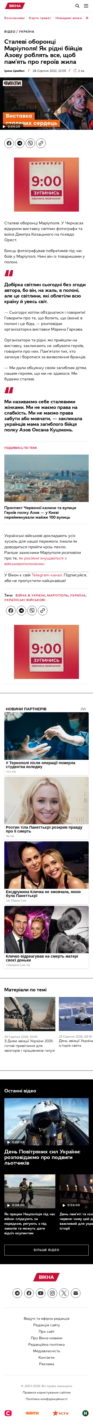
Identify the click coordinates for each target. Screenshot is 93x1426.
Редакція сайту (46, 1325)
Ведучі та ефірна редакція (46, 1319)
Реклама (46, 1364)
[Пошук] (77, 6)
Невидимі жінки (69, 18)
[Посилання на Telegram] (17, 1293)
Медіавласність (46, 1351)
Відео (9, 32)
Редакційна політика (46, 1344)
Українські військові (24, 600)
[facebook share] (9, 143)
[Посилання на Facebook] (29, 1293)
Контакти (46, 1357)
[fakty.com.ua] (32, 1413)
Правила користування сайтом (47, 1392)
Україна (26, 32)
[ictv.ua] (60, 1413)
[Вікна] (15, 6)
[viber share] (30, 143)
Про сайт (47, 1332)
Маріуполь (57, 595)
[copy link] (41, 143)
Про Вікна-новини (46, 1338)
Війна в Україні (30, 595)
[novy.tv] (85, 1413)
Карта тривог (40, 18)
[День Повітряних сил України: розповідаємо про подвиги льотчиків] (46, 1121)
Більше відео (46, 1250)
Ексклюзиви (14, 18)
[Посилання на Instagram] (52, 1293)
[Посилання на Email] (75, 1293)
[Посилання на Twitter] (64, 1293)
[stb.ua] (8, 1413)
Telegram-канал (47, 575)
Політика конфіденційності (46, 1399)
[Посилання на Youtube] (40, 1293)
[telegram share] (19, 143)
